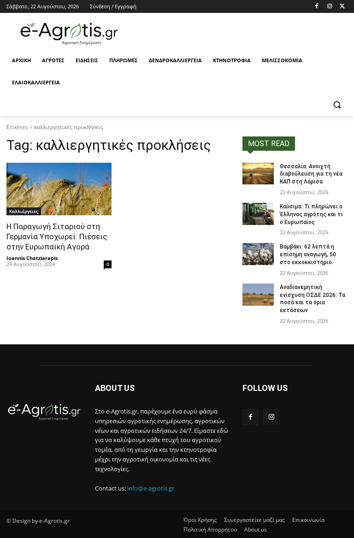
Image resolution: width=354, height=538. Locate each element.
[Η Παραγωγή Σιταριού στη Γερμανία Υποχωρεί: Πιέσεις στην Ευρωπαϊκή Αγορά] (59, 189)
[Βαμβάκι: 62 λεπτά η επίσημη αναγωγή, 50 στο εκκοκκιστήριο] (258, 254)
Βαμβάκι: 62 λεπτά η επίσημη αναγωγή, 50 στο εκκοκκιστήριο (308, 254)
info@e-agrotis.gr (150, 488)
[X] (342, 6)
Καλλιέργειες (23, 211)
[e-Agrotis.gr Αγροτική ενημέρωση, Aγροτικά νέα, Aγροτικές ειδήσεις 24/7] (69, 34)
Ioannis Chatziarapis (32, 257)
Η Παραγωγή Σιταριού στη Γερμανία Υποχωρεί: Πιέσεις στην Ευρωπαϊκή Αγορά (56, 236)
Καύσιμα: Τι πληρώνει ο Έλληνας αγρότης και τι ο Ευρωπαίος (311, 214)
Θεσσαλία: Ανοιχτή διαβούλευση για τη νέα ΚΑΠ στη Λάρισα (311, 174)
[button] (337, 105)
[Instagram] (329, 6)
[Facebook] (317, 6)
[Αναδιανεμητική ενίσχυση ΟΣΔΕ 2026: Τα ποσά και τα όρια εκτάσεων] (258, 295)
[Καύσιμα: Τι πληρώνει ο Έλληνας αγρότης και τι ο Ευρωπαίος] (258, 214)
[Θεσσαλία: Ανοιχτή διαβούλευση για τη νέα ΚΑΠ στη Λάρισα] (258, 174)
